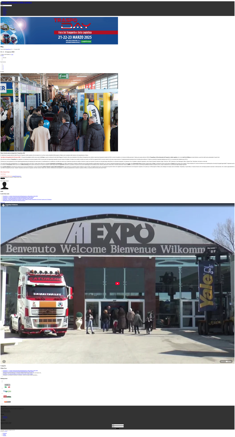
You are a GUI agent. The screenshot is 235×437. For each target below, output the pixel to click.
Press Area (5, 416)
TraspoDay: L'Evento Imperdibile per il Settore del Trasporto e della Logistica (18, 198)
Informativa (5, 417)
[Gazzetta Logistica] (7, 388)
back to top (2, 202)
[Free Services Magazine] (7, 393)
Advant (6, 431)
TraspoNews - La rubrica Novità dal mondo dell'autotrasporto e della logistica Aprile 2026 (20, 196)
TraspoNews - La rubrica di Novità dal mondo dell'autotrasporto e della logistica (18, 197)
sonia (12, 54)
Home (7, 49)
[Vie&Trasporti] (7, 403)
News (9, 49)
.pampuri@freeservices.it (16, 176)
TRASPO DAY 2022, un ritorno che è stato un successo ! (14, 200)
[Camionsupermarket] (7, 398)
